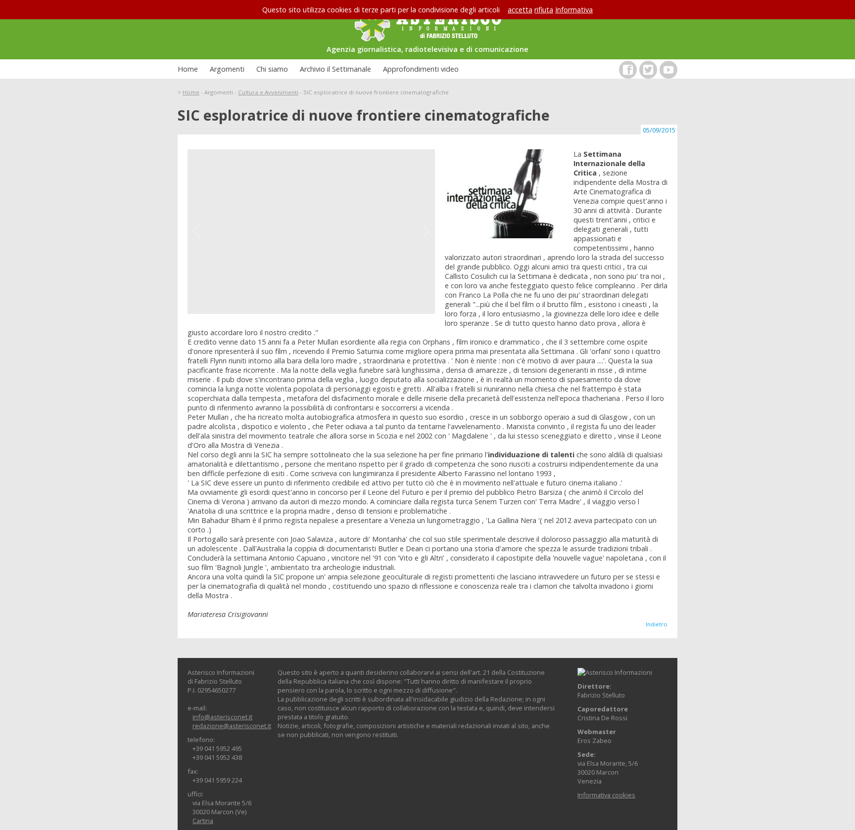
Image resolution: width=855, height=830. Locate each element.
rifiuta (543, 9)
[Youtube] (668, 70)
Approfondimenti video (421, 69)
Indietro (656, 624)
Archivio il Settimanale (335, 69)
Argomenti (227, 69)
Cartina (202, 820)
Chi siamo (272, 69)
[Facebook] (628, 70)
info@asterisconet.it (222, 716)
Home (188, 69)
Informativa (574, 9)
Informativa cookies (606, 794)
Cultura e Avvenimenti (268, 92)
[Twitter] (648, 70)
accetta (520, 9)
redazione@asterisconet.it (231, 725)
